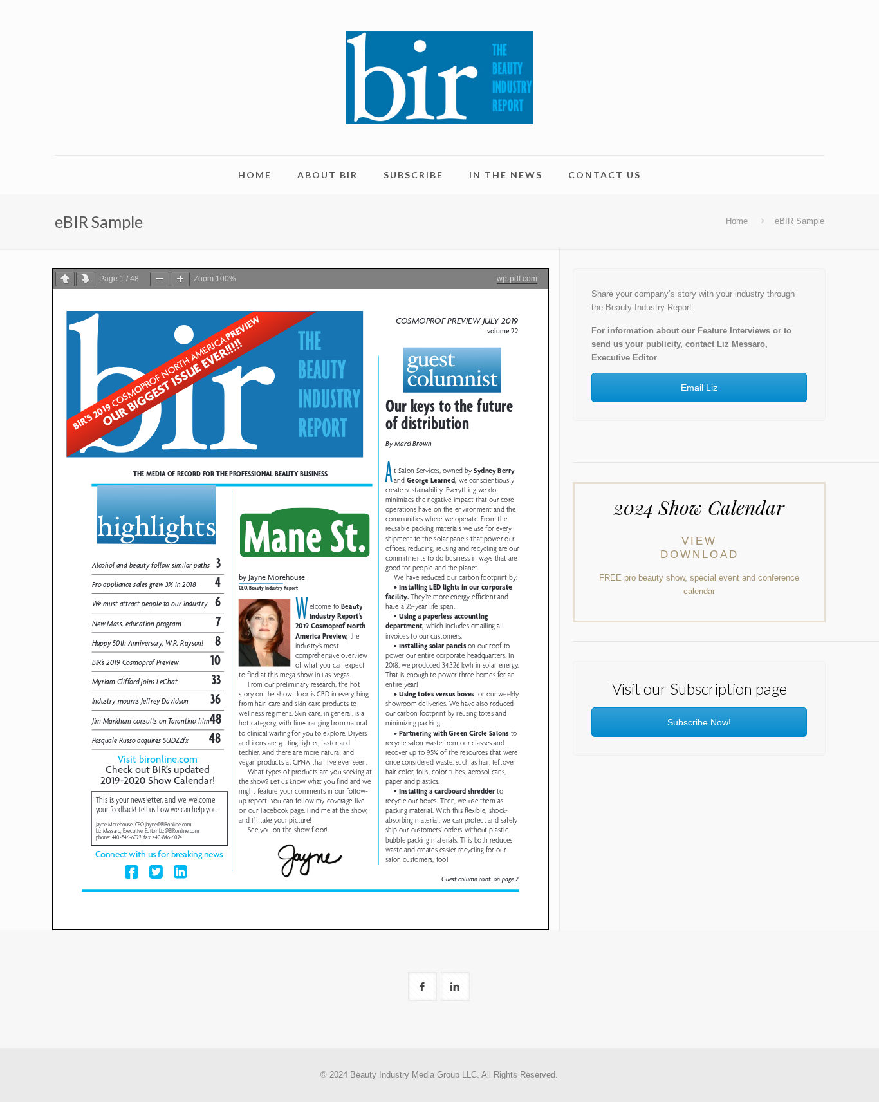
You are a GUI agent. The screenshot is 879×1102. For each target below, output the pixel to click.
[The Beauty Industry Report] (439, 77)
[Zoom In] (180, 279)
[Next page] (85, 279)
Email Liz (699, 387)
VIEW (699, 541)
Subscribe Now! (699, 722)
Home (737, 221)
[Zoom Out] (159, 279)
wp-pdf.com (517, 278)
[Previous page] (65, 279)
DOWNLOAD (699, 554)
